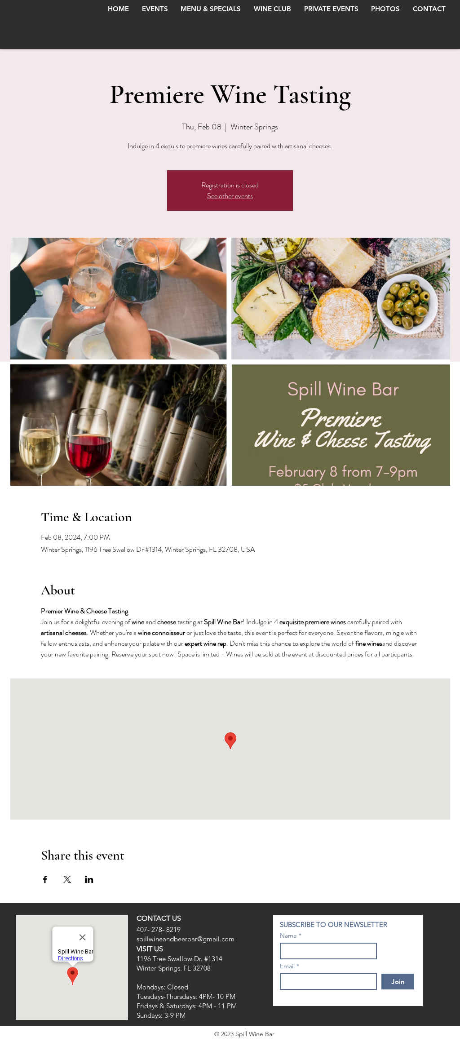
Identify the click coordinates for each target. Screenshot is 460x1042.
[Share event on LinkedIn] (89, 879)
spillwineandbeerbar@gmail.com (185, 939)
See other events (230, 196)
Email (287, 966)
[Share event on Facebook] (45, 879)
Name (288, 935)
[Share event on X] (67, 879)
